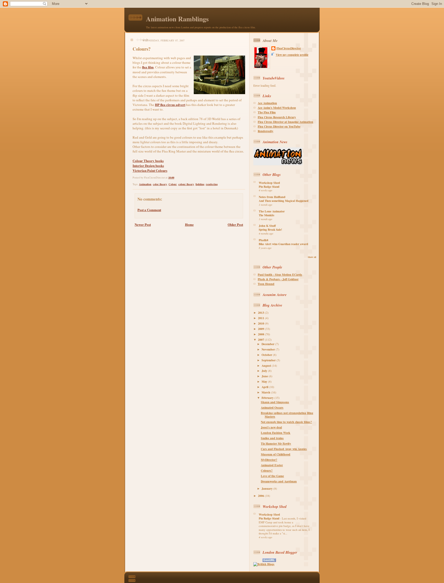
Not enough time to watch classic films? (286, 422)
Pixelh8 (263, 240)
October (267, 355)
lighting (200, 184)
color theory (160, 184)
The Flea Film (267, 112)
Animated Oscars (272, 407)
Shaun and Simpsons (275, 402)
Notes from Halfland (272, 197)
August (267, 365)
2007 (261, 339)
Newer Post (143, 224)
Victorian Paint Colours (150, 170)
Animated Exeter (272, 465)
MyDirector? (269, 460)
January (267, 488)
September (269, 360)
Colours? (142, 49)
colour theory (186, 184)
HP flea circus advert (170, 104)
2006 (261, 496)
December (268, 344)
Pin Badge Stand (269, 187)
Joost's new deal (271, 427)
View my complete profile (292, 54)
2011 (261, 318)
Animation (145, 184)
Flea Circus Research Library (277, 117)
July (265, 371)
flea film (148, 67)
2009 (261, 329)
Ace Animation (267, 103)
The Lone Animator (272, 211)
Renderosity (265, 131)
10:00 (171, 177)
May (265, 381)
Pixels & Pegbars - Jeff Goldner (278, 279)
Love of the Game (272, 476)
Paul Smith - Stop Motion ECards (280, 274)
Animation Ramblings (177, 19)
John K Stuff (267, 225)
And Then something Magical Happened (283, 201)
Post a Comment (149, 209)
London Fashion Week (275, 432)
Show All (312, 257)
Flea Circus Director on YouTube (279, 126)
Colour (173, 184)
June (265, 376)
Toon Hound (266, 284)
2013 (261, 312)
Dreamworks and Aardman (279, 481)
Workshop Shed (269, 183)
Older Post (235, 224)
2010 (261, 323)
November (269, 349)
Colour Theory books (148, 160)
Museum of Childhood (275, 454)
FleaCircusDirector (288, 48)
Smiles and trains (272, 438)
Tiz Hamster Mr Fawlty (276, 443)
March (266, 392)
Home (189, 224)
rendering (212, 184)
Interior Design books (148, 165)
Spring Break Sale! (270, 230)
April (265, 387)
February (268, 398)
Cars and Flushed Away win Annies (284, 449)
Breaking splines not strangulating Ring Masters (287, 415)
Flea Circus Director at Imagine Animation (285, 122)
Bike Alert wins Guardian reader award (283, 244)
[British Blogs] (263, 564)
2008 (261, 334)
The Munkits (266, 215)
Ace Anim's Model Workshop (277, 107)
